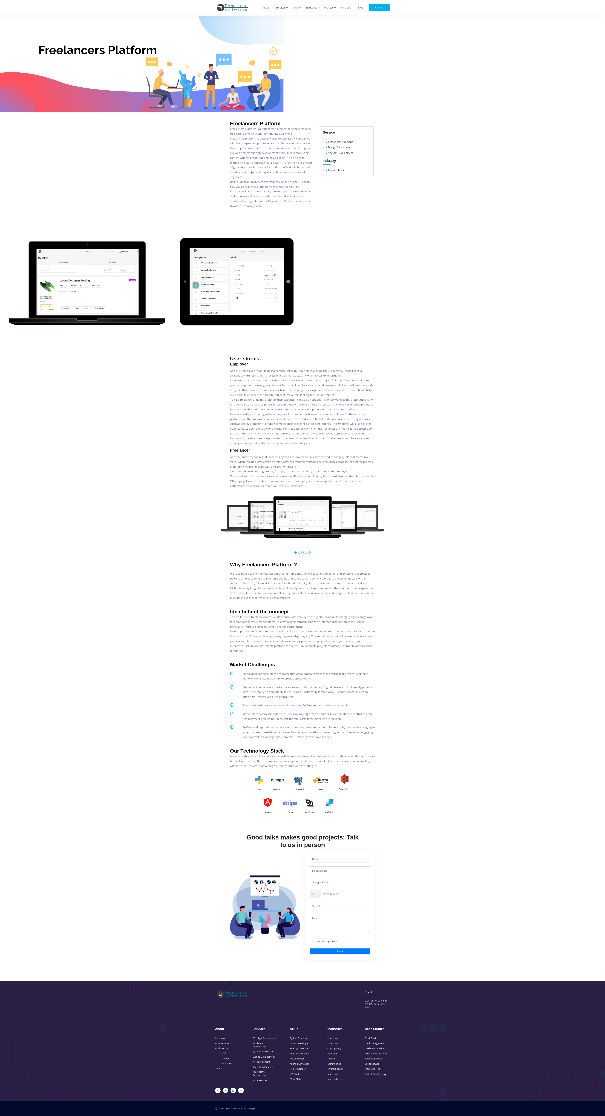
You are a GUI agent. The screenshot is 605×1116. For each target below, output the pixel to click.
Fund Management (374, 1043)
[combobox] (315, 894)
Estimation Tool (373, 1068)
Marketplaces (336, 170)
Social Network (372, 1063)
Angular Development (340, 153)
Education (332, 1053)
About (266, 7)
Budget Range (321, 882)
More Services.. (260, 1080)
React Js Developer (299, 1048)
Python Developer (299, 1038)
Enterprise (226, 1063)
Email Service (371, 1038)
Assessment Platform (376, 1053)
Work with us (221, 1048)
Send (340, 951)
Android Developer (299, 1063)
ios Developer (297, 1058)
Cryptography (334, 1048)
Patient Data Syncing (375, 1074)
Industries (311, 7)
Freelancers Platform (375, 1048)
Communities (334, 1063)
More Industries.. (335, 1079)
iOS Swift (294, 1074)
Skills (295, 7)
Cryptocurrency (335, 1068)
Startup (225, 1058)
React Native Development (259, 1073)
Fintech (331, 1058)
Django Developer (299, 1043)
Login (252, 1108)
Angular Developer (299, 1053)
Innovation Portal (373, 1058)
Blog (360, 7)
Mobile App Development (259, 1045)
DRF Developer (297, 1068)
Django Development (340, 147)
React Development (263, 1066)
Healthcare (332, 1038)
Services (281, 7)
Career (218, 1068)
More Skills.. (296, 1079)
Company (220, 1038)
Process (329, 7)
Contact (379, 7)
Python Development (340, 142)
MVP (223, 1053)
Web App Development (264, 1038)
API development (261, 1061)
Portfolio (346, 7)
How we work (222, 1043)
